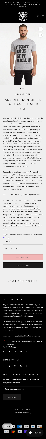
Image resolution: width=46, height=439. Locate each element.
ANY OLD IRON (23, 94)
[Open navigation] (3, 16)
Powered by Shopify (23, 412)
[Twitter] (9, 351)
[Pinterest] (21, 351)
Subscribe (12, 397)
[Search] (38, 16)
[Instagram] (15, 351)
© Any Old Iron (23, 409)
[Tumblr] (26, 351)
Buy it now (23, 265)
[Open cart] (43, 16)
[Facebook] (4, 351)
